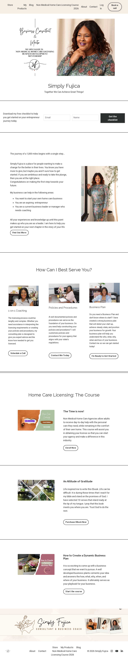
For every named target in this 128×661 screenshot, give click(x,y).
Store (10, 5)
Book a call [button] (115, 6)
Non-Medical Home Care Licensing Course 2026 (57, 7)
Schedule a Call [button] (18, 353)
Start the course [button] (74, 591)
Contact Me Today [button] (60, 355)
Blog (31, 5)
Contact (93, 6)
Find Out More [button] (19, 232)
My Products (22, 7)
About (84, 6)
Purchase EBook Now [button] (76, 522)
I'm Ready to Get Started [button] (104, 356)
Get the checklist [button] (113, 118)
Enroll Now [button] (71, 448)
